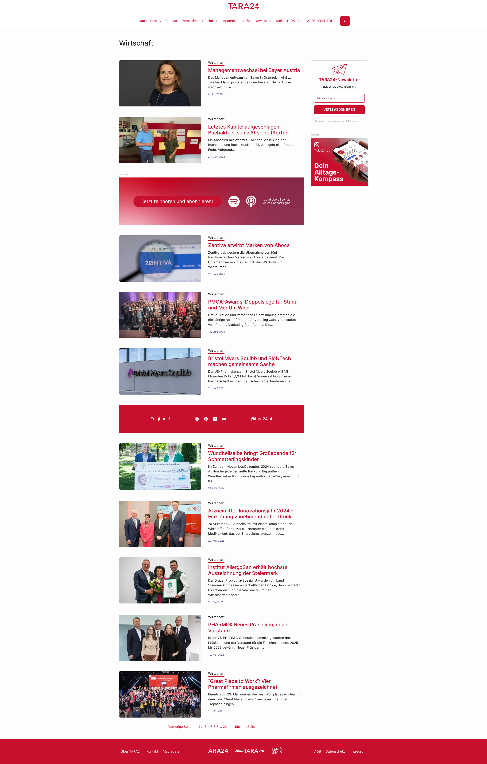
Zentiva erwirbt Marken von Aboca (249, 245)
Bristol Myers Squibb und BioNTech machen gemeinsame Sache (249, 361)
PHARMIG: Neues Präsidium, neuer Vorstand (248, 627)
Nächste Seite (244, 727)
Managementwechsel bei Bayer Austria (254, 70)
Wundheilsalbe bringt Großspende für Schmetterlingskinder (252, 456)
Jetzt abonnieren (339, 109)
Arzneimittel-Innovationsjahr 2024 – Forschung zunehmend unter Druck (250, 513)
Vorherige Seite (180, 727)
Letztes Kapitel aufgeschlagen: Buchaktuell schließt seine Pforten (248, 130)
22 (225, 727)
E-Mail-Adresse (327, 98)
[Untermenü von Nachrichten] (160, 21)
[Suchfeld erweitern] (345, 21)
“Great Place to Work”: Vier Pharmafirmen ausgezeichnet (243, 684)
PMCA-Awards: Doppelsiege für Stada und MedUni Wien (253, 305)
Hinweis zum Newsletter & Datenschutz (339, 121)
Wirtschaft (216, 63)
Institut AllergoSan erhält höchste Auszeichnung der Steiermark (247, 570)
